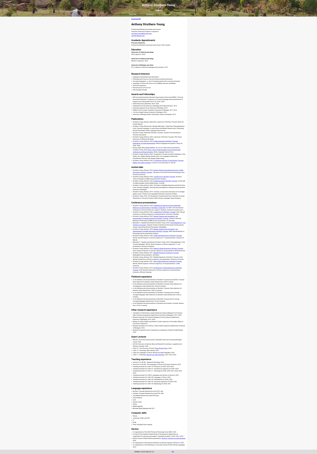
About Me (133, 14)
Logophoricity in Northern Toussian (164, 212)
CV (184, 14)
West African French (161, 348)
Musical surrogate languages (155, 355)
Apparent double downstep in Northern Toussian (168, 248)
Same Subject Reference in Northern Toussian (167, 261)
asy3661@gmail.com (138, 36)
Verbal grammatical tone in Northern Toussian (167, 235)
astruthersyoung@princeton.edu (141, 33)
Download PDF (136, 19)
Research (149, 14)
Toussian (167, 14)
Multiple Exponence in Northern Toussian (166, 253)
